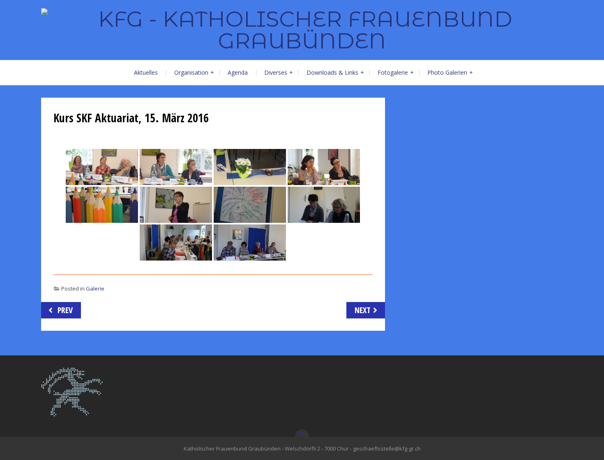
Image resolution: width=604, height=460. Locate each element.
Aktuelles (146, 72)
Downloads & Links (332, 72)
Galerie (95, 288)
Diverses (275, 72)
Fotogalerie (393, 72)
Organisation (191, 72)
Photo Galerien (447, 72)
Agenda (238, 72)
